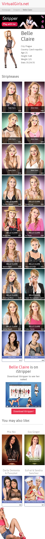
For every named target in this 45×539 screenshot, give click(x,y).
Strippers (16, 10)
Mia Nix (11, 431)
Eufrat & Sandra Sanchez (34, 472)
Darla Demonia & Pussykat (11, 472)
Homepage (6, 10)
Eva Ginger (34, 431)
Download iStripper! (23, 411)
